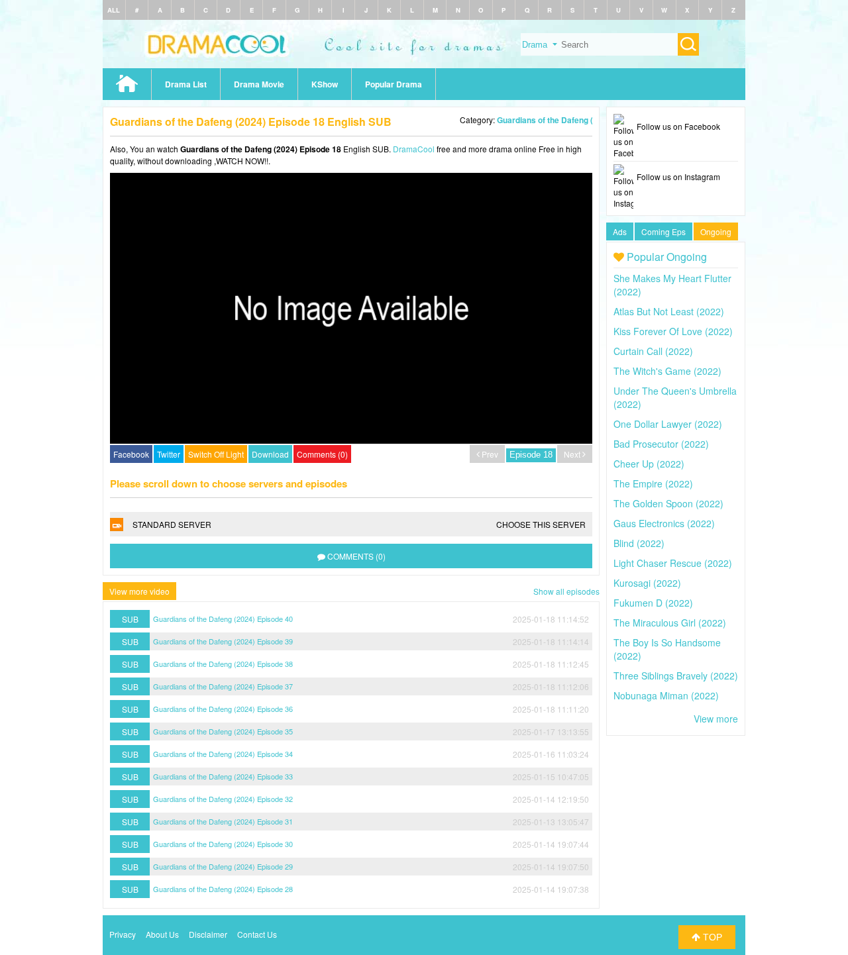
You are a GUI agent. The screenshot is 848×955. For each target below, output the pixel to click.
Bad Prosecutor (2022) (661, 443)
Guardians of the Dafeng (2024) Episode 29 (223, 866)
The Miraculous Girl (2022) (669, 622)
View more (716, 718)
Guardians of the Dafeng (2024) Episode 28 (223, 888)
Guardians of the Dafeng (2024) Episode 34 (223, 753)
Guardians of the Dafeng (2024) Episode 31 (223, 821)
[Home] (424, 64)
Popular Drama (393, 84)
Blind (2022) (638, 543)
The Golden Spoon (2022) (668, 503)
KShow (324, 84)
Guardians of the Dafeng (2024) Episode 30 (223, 843)
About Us (162, 934)
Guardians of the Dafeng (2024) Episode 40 (223, 618)
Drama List (186, 84)
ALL (113, 10)
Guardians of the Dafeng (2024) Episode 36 (223, 708)
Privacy (122, 934)
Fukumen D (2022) (653, 602)
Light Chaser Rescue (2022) (672, 563)
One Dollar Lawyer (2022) (667, 423)
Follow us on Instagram (678, 176)
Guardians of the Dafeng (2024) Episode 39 (223, 641)
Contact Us (257, 934)
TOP (711, 937)
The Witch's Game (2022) (667, 370)
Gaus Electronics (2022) (664, 523)
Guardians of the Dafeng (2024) (555, 120)
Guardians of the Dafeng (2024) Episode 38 (223, 663)
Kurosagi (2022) (647, 582)
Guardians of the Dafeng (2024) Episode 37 (223, 686)
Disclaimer (208, 934)
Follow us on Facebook (678, 126)
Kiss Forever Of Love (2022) (673, 331)
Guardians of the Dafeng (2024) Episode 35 (223, 731)
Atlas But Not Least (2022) (668, 311)
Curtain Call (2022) (653, 351)
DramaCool (414, 148)
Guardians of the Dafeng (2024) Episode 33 (223, 776)
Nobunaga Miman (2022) (666, 695)
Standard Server (359, 524)
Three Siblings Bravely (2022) (675, 675)
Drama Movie (259, 84)
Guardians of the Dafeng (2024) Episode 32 (223, 798)
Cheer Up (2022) (648, 463)
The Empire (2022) (653, 483)
